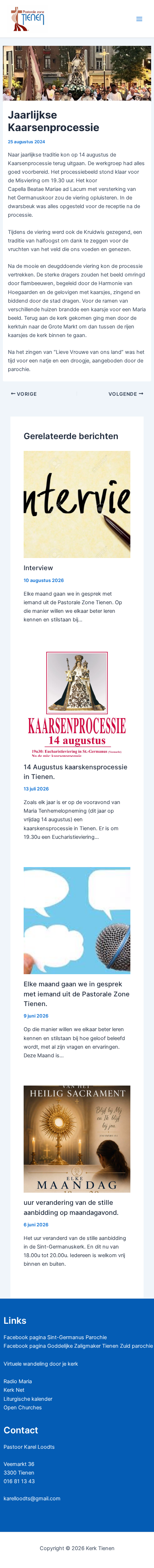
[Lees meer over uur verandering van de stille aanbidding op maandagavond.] (77, 1139)
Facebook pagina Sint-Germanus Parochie (55, 1337)
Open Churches (23, 1407)
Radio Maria (18, 1381)
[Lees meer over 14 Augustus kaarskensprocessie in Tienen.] (77, 703)
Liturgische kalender (28, 1399)
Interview (38, 568)
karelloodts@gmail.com (32, 1498)
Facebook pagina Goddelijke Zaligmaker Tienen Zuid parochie (78, 1346)
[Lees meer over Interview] (77, 504)
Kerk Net (14, 1390)
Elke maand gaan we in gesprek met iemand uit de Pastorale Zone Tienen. (77, 993)
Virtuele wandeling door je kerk (41, 1364)
